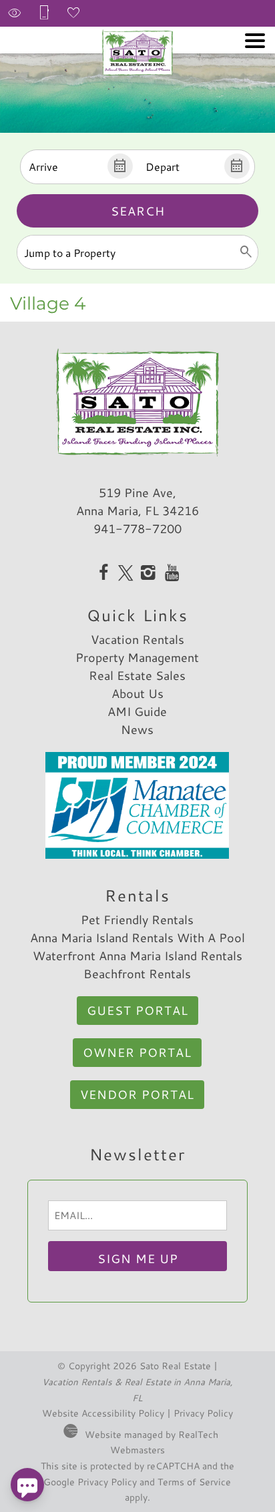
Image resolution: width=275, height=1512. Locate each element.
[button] (255, 40)
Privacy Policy (203, 1413)
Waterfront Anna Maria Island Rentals (137, 955)
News (137, 729)
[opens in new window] (103, 574)
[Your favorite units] (73, 13)
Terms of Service (194, 1481)
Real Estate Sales (137, 675)
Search (138, 211)
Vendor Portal (137, 1094)
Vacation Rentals (137, 639)
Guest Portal (137, 1010)
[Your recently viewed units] (15, 13)
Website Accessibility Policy (103, 1413)
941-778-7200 (137, 528)
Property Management (137, 657)
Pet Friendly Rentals (137, 919)
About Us (137, 693)
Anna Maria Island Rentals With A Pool (137, 937)
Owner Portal (137, 1052)
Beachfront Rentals (137, 973)
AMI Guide (137, 711)
